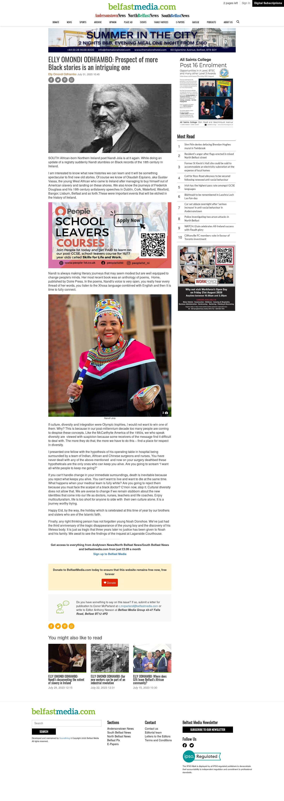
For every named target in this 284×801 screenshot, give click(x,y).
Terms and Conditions (158, 740)
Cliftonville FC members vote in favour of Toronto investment (207, 237)
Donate (56, 22)
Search (44, 731)
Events (143, 22)
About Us (228, 22)
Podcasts (211, 22)
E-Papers (180, 22)
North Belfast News (119, 736)
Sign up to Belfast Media (109, 554)
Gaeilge (195, 22)
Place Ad (128, 22)
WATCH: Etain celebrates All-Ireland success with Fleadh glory (209, 228)
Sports (83, 22)
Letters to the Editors (157, 736)
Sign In (246, 3)
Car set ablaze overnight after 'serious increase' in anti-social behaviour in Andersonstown (206, 207)
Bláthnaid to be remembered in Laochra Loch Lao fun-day (209, 196)
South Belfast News (119, 732)
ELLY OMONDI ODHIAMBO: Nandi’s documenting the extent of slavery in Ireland (66, 679)
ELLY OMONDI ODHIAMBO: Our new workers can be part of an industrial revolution (108, 679)
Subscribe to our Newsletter (207, 729)
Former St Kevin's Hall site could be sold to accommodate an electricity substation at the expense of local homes (209, 167)
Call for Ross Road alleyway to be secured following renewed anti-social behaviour (207, 177)
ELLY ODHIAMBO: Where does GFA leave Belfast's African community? (150, 679)
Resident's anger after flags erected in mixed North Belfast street (209, 155)
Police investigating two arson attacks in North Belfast (207, 218)
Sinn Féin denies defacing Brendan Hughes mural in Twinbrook (208, 146)
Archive (98, 22)
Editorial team (153, 732)
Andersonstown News (120, 728)
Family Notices (161, 22)
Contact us (151, 728)
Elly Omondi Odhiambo (62, 74)
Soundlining (64, 738)
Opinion (112, 22)
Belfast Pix (113, 740)
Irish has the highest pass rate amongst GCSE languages (210, 187)
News (69, 22)
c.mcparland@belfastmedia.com (138, 606)
